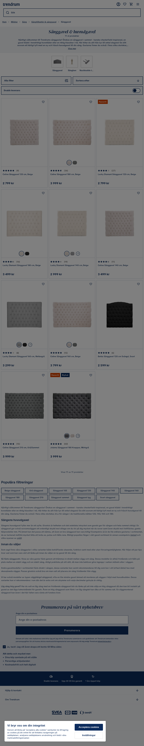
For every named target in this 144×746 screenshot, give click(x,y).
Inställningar (89, 735)
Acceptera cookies (89, 727)
